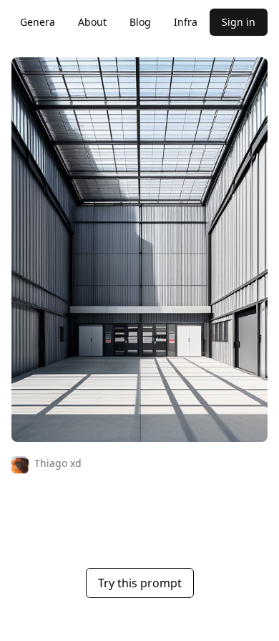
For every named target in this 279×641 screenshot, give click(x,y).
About (92, 22)
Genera (37, 22)
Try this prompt (140, 583)
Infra (185, 22)
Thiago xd (58, 463)
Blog (140, 22)
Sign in (238, 22)
